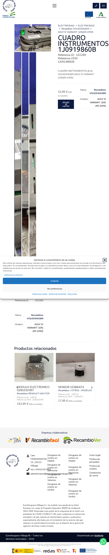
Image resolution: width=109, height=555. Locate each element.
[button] (104, 260)
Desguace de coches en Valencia (53, 477)
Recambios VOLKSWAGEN (75, 28)
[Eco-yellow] (14, 440)
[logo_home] (42, 440)
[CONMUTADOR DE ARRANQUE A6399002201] (75, 381)
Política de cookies (39, 294)
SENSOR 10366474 (29, 387)
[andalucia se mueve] (9, 14)
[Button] (96, 6)
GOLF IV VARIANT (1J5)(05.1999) (75, 32)
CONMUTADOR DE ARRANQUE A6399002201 (70, 390)
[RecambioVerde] (82, 440)
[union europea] (89, 14)
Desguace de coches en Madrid (53, 458)
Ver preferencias (54, 288)
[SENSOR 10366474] (34, 381)
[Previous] (17, 387)
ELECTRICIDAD (66, 25)
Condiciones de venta (95, 474)
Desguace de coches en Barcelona (53, 467)
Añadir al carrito (65, 104)
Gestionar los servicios (13, 275)
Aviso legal (72, 294)
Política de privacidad (57, 294)
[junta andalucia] (101, 14)
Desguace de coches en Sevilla (53, 487)
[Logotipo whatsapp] (103, 541)
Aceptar (54, 281)
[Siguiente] (92, 387)
